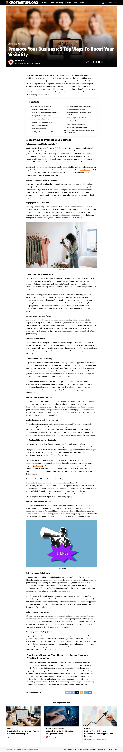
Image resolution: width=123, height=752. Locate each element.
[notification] (107, 3)
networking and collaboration (49, 577)
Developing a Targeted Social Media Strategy (45, 112)
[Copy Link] (86, 692)
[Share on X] (96, 62)
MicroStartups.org (22, 3)
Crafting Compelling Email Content (76, 118)
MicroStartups (19, 60)
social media (85, 170)
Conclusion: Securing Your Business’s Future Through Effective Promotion (78, 131)
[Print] (101, 62)
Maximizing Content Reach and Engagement (79, 106)
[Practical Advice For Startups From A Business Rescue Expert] (23, 716)
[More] (104, 62)
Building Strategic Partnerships (75, 124)
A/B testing (38, 466)
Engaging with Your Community (41, 116)
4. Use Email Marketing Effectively (75, 109)
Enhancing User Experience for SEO (42, 122)
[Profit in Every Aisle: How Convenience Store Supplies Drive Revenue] (99, 716)
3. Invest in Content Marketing (39, 129)
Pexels (65, 269)
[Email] (99, 62)
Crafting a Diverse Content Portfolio (43, 132)
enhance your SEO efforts (45, 278)
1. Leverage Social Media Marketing (40, 109)
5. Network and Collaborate (73, 121)
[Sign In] (103, 3)
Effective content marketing (37, 382)
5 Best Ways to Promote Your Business (40, 106)
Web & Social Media (58, 728)
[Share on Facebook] (93, 62)
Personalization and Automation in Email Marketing (78, 113)
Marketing (12, 44)
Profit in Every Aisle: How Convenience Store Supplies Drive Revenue (98, 733)
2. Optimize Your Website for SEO (40, 119)
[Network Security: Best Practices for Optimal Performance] (61, 716)
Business (21, 44)
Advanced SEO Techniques (40, 125)
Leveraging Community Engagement (77, 127)
